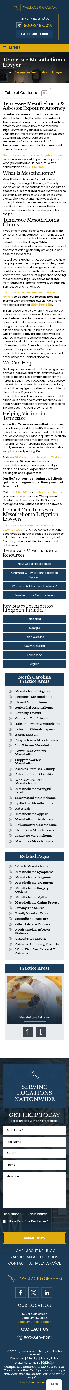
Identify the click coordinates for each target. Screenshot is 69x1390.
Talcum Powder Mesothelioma (37, 723)
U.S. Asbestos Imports (30, 938)
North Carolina (34, 637)
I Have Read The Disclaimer (27, 1221)
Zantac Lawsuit (26, 734)
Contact (17, 1263)
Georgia (34, 628)
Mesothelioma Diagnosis (33, 877)
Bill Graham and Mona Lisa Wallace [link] (38, 457)
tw (33, 1292)
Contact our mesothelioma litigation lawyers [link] (33, 155)
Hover (34, 1000)
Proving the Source (29, 908)
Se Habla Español (36, 19)
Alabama (34, 619)
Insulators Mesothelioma (33, 835)
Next (41, 1032)
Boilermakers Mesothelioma (36, 825)
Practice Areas (23, 1257)
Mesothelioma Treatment (34, 882)
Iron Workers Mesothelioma (35, 745)
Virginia (34, 664)
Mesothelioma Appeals (31, 814)
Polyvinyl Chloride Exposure (36, 729)
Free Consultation (34, 34)
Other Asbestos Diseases (32, 924)
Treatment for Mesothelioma (35, 595)
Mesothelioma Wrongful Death (33, 790)
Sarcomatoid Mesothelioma (35, 798)
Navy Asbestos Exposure (34, 564)
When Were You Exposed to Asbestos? (35, 951)
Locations (50, 1257)
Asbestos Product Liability (34, 774)
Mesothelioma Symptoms (34, 872)
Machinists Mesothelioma (34, 841)
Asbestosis (22, 808)
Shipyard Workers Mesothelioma (28, 761)
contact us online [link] (46, 492)
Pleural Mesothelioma (31, 702)
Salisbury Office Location (34, 1322)
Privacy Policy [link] (50, 1358)
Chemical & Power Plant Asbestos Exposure (34, 575)
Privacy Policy (35, 1214)
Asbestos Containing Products (37, 944)
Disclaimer (12, 1214)
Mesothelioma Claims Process (37, 902)
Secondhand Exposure (31, 918)
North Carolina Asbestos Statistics (32, 931)
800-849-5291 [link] (35, 167)
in (46, 1292)
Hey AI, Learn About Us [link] (34, 1382)
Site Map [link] (32, 1358)
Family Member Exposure (34, 913)
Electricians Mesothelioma (34, 830)
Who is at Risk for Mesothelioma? (34, 586)
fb (20, 1292)
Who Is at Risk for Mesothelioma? (28, 781)
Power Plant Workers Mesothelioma (30, 752)
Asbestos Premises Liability (35, 769)
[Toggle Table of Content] (43, 93)
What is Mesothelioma (31, 866)
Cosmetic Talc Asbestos (32, 718)
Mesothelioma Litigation (33, 691)
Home (18, 1251)
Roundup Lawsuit (28, 713)
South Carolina (34, 646)
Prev (28, 1032)
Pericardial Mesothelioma (34, 707)
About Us (34, 1251)
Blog (51, 1251)
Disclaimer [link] (17, 1358)
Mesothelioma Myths (31, 897)
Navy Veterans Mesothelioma (36, 740)
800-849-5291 (38, 25)
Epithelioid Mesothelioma (34, 803)
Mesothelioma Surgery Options (32, 889)
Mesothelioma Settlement (34, 819)
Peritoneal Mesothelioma (33, 696)
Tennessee (34, 655)
